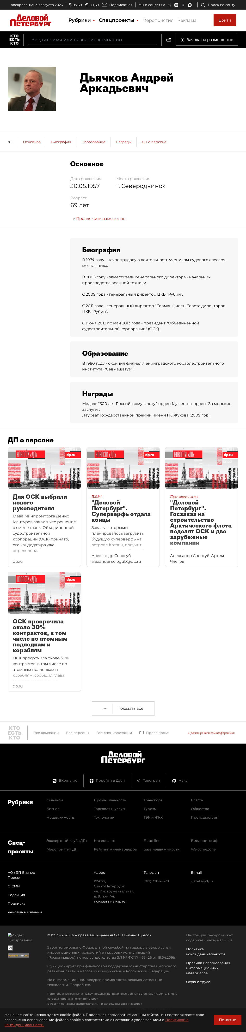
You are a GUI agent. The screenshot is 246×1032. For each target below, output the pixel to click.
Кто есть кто (104, 840)
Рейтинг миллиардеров (115, 849)
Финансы (55, 800)
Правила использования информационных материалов (208, 968)
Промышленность (110, 800)
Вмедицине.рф (204, 840)
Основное (32, 142)
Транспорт (153, 800)
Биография (61, 142)
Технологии (104, 817)
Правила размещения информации (211, 733)
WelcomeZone (203, 849)
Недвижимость (60, 817)
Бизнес (53, 809)
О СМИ (14, 886)
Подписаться (120, 5)
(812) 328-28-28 (156, 881)
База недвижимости (162, 849)
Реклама (187, 20)
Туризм (150, 809)
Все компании (46, 733)
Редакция (16, 895)
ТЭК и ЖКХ (153, 817)
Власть (197, 800)
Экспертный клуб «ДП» (67, 840)
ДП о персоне (154, 142)
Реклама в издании (25, 912)
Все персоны (77, 733)
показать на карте (109, 901)
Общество (200, 809)
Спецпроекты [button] (117, 20)
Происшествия (204, 817)
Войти (225, 20)
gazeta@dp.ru (202, 881)
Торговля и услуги (110, 809)
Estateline (152, 840)
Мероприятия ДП (62, 849)
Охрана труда (198, 982)
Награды (123, 142)
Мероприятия (157, 20)
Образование (93, 142)
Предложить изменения (100, 218)
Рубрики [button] (80, 20)
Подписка (16, 903)
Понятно (227, 1020)
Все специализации (114, 733)
